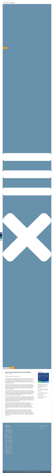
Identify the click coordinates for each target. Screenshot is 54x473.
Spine (3, 15)
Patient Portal (5, 47)
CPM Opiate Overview (6, 44)
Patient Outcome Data (6, 19)
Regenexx (4, 9)
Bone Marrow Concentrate (7, 28)
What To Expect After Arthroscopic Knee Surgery (42, 396)
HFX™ (3, 32)
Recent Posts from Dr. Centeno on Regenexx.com (43, 387)
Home (3, 4)
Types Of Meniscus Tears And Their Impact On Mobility (43, 389)
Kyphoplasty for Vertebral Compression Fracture (10, 29)
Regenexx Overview (6, 10)
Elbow (4, 17)
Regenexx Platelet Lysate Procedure (8, 26)
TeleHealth (4, 43)
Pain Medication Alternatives (7, 37)
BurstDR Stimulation (6, 30)
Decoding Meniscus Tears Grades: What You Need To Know (43, 393)
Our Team (4, 6)
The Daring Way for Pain (6, 38)
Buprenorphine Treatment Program (8, 40)
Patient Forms (5, 42)
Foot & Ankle (4, 18)
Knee (3, 12)
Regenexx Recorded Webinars (7, 19)
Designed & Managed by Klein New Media (33, 471)
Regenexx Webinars (6, 20)
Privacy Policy (5, 45)
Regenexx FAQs (5, 23)
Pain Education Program (6, 39)
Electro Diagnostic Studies (6, 35)
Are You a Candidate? (6, 21)
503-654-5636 (10, 437)
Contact (4, 48)
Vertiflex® (4, 33)
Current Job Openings (6, 47)
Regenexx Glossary (5, 24)
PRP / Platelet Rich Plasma (6, 27)
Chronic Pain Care (5, 36)
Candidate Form (40, 382)
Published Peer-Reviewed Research (8, 22)
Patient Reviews (5, 8)
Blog (3, 46)
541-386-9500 (12, 3)
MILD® (4, 34)
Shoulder (4, 14)
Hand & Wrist (4, 16)
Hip (3, 13)
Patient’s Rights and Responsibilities (8, 7)
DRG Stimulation (5, 31)
